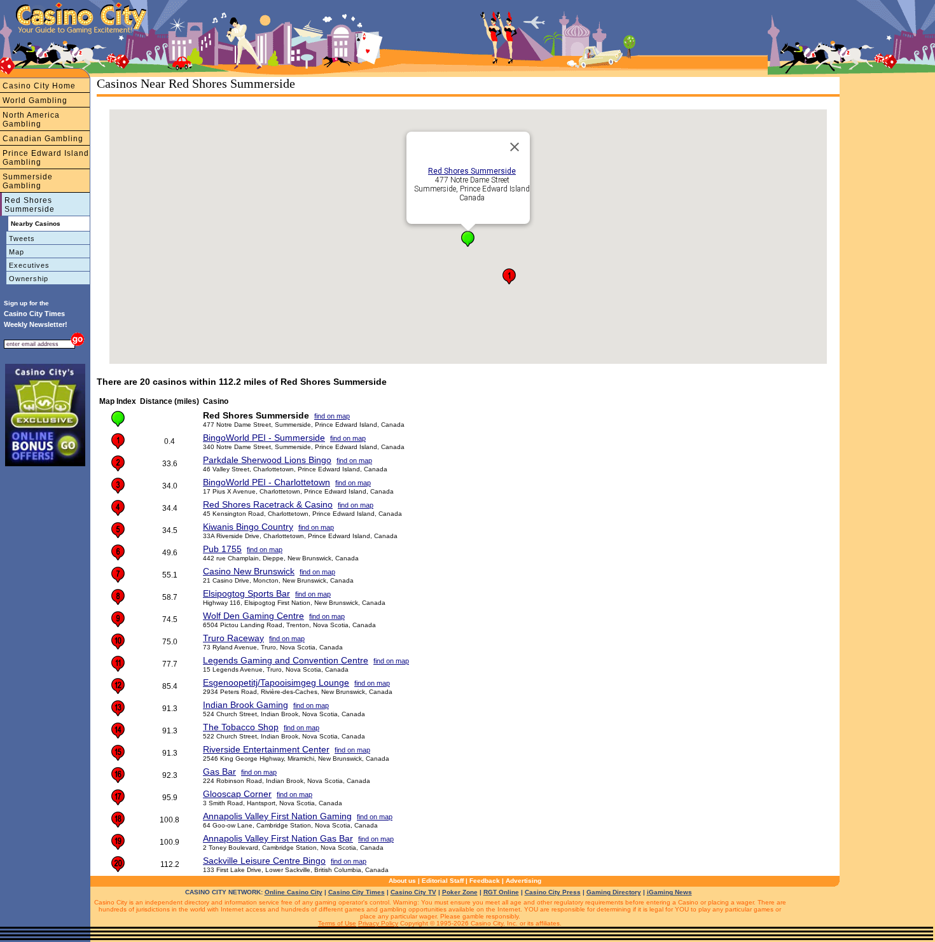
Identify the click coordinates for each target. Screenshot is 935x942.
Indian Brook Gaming (245, 705)
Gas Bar (219, 771)
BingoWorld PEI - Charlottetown (266, 482)
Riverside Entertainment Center (266, 749)
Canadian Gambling (43, 138)
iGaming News (669, 892)
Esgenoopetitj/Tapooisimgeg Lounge (276, 682)
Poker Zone (460, 892)
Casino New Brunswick (248, 571)
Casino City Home (39, 85)
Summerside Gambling (28, 181)
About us (402, 880)
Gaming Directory (613, 892)
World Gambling (35, 100)
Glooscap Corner (237, 794)
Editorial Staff (443, 880)
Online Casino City (293, 892)
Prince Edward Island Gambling (46, 158)
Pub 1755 (222, 549)
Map (16, 252)
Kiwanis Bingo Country (248, 527)
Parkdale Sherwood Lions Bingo (267, 460)
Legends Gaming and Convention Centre (285, 660)
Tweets (22, 238)
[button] (468, 239)
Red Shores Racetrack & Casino (268, 504)
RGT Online (501, 892)
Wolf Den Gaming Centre (253, 616)
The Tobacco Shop (241, 727)
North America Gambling (31, 119)
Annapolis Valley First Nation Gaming (277, 816)
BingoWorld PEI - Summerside (264, 438)
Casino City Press (553, 892)
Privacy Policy (378, 923)
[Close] (514, 147)
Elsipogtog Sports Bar (246, 593)
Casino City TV (413, 892)
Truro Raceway (233, 638)
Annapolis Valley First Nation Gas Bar (278, 838)
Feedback (484, 880)
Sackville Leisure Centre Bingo (264, 860)
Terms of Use (337, 923)
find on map (332, 416)
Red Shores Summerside (29, 205)
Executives (29, 265)
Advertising (523, 880)
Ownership (28, 278)
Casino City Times (356, 892)
